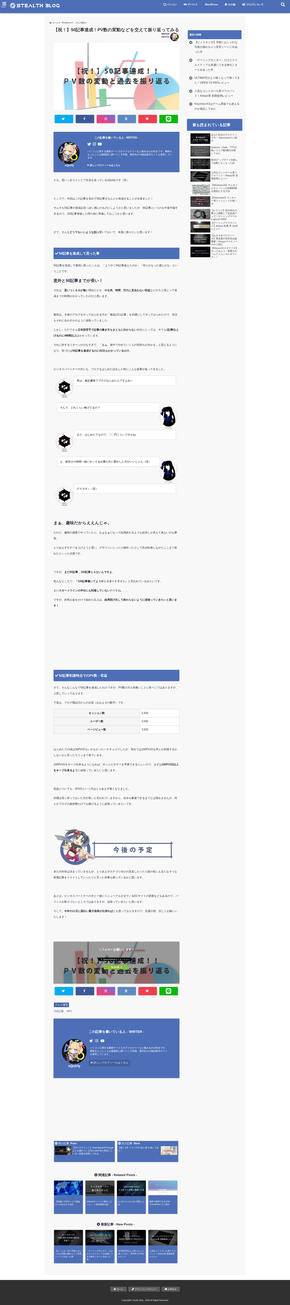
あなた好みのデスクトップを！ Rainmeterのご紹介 (224, 137)
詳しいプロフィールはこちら (104, 165)
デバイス (192, 4)
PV (70, 1011)
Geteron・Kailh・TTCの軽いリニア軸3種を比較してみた (224, 150)
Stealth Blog (137, 1300)
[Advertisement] (116, 644)
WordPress (211, 4)
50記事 (59, 1011)
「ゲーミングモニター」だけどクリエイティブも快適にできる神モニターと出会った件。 (216, 65)
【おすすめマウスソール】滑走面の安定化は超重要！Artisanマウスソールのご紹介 (224, 240)
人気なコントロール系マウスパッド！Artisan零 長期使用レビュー (215, 93)
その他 (231, 4)
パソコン (171, 4)
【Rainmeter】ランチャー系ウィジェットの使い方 (224, 200)
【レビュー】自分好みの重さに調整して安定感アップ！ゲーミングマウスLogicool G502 (224, 214)
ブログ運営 (61, 1004)
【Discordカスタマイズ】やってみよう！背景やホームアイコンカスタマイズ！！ (224, 252)
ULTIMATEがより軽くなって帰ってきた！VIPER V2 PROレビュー (217, 80)
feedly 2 (117, 967)
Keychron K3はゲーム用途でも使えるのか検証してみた (217, 106)
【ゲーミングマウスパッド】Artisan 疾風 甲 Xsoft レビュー (224, 226)
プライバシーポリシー (145, 1289)
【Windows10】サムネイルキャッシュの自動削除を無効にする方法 (224, 188)
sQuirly (165, 36)
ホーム (119, 1289)
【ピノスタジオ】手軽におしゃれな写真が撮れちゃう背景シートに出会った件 (216, 47)
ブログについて (254, 4)
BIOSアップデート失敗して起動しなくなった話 (224, 161)
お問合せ (171, 1289)
